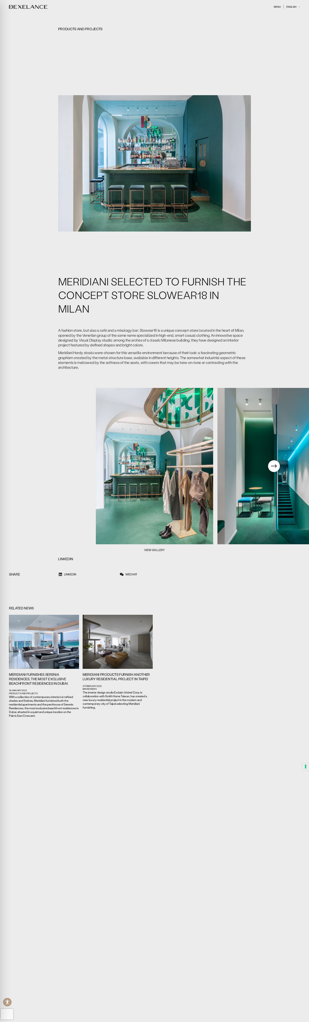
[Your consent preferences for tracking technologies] (305, 766)
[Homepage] (28, 7)
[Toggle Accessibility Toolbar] (7, 1002)
